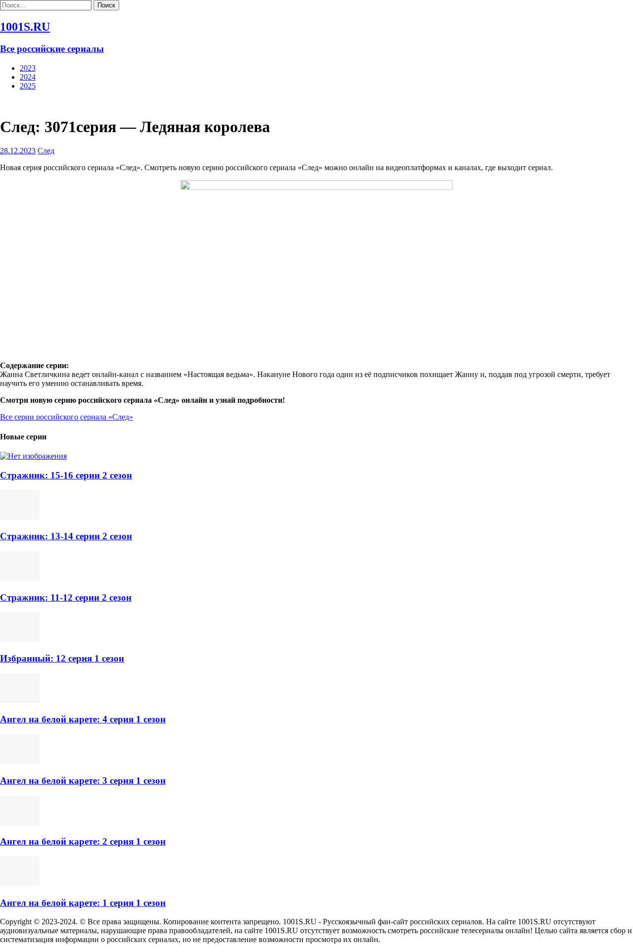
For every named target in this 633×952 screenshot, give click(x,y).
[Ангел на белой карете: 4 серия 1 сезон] (20, 700)
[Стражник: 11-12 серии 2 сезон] (20, 578)
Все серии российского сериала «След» (66, 417)
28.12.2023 (18, 150)
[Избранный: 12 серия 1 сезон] (20, 639)
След (46, 150)
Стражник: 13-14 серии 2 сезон (66, 536)
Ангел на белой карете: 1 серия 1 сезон (83, 903)
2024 (28, 77)
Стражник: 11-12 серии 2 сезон (66, 597)
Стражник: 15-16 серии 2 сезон (66, 475)
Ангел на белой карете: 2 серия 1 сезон (83, 841)
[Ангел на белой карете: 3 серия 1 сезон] (20, 761)
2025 (28, 86)
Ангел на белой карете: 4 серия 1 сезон (83, 719)
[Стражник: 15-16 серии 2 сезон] (33, 456)
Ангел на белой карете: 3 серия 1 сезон (83, 780)
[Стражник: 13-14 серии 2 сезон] (20, 517)
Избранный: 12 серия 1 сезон (62, 658)
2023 (28, 68)
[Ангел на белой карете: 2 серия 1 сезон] (20, 822)
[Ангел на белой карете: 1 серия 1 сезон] (20, 883)
